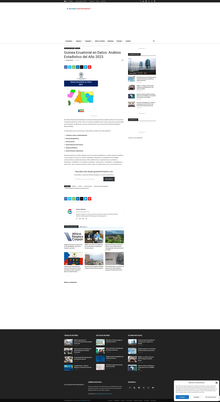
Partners (97, 1)
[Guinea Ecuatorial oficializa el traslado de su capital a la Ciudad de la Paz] (132, 342)
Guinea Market (69, 60)
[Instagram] (80, 219)
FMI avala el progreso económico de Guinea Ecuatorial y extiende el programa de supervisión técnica (114, 268)
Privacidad (146, 400)
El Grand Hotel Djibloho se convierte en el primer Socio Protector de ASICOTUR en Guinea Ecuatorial (146, 104)
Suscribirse (109, 179)
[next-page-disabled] (132, 126)
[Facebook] (140, 1)
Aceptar (182, 397)
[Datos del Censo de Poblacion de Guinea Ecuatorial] (100, 350)
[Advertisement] (110, 26)
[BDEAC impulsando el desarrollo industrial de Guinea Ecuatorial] (68, 342)
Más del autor (83, 226)
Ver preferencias (210, 397)
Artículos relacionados (71, 226)
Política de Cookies (138, 400)
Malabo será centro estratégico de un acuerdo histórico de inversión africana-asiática (94, 246)
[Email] (81, 67)
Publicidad (91, 1)
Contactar (110, 400)
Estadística (74, 186)
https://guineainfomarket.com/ (83, 211)
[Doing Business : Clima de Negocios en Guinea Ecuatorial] (68, 368)
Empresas (111, 41)
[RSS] (83, 219)
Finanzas (88, 41)
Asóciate (123, 400)
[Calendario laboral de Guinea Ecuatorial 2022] (100, 367)
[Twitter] (149, 1)
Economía (68, 41)
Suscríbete (103, 1)
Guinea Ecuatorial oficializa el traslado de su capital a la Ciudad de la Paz (141, 69)
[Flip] (89, 67)
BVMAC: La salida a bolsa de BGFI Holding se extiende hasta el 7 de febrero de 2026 (145, 87)
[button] (216, 383)
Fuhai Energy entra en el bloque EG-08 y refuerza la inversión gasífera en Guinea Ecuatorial (146, 79)
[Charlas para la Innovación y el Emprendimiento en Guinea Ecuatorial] (68, 351)
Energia (78, 41)
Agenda (128, 41)
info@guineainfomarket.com (104, 394)
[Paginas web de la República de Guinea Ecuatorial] (100, 359)
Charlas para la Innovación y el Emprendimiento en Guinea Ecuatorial (82, 350)
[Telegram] (146, 1)
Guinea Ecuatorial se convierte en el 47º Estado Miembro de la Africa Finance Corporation (73, 246)
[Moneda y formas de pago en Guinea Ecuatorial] (100, 342)
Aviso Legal (129, 400)
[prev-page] (65, 275)
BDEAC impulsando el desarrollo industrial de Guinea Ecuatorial (83, 341)
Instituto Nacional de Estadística (101, 186)
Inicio (65, 46)
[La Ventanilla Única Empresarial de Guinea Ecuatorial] (68, 360)
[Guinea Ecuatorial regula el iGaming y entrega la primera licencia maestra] (94, 258)
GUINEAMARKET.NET (85, 400)
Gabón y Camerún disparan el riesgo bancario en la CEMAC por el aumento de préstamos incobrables (146, 96)
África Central (100, 41)
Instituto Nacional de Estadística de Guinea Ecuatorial (77, 188)
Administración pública (73, 46)
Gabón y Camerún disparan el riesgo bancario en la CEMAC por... (146, 367)
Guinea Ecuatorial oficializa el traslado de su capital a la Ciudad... (146, 341)
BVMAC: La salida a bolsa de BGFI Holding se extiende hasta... (146, 358)
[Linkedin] (143, 1)
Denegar (196, 397)
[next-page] (68, 275)
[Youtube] (154, 1)
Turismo (119, 41)
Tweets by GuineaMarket (135, 138)
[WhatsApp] (151, 1)
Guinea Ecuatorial (88, 186)
